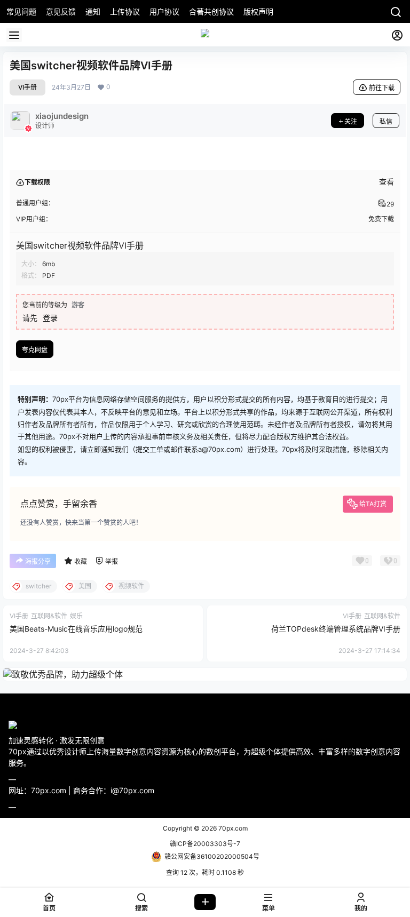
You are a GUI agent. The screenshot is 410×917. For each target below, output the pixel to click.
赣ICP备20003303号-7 (205, 844)
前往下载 (382, 88)
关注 (350, 121)
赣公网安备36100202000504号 (211, 856)
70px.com (232, 828)
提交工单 (149, 449)
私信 (386, 121)
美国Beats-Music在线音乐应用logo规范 (76, 628)
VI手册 (27, 87)
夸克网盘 (35, 350)
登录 (50, 317)
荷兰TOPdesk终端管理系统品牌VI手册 (335, 628)
